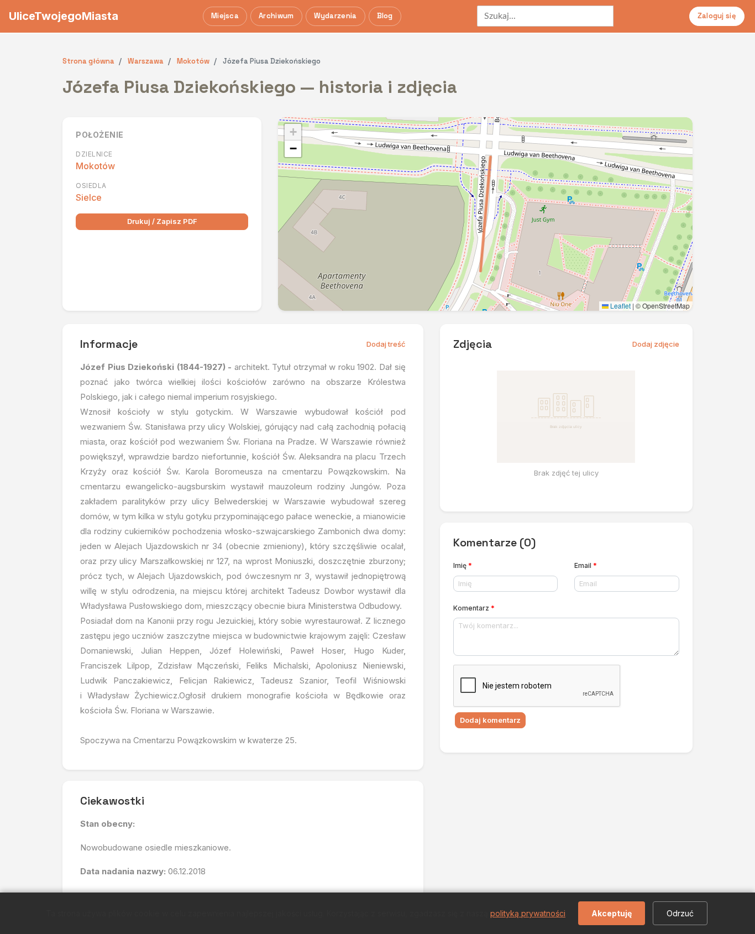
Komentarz (474, 608)
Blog (385, 15)
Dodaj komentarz (490, 720)
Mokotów (95, 165)
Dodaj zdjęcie (655, 344)
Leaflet (620, 305)
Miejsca (225, 15)
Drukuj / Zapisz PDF (162, 221)
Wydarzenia (335, 15)
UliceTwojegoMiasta (63, 16)
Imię (462, 565)
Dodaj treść (386, 344)
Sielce (89, 197)
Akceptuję (611, 913)
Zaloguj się (717, 15)
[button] (293, 132)
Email (585, 565)
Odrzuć (680, 913)
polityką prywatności (527, 913)
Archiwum (276, 15)
